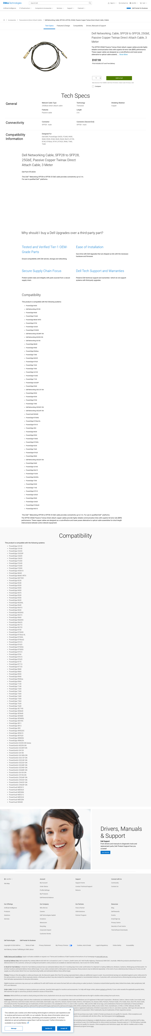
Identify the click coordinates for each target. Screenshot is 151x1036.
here (92, 1026)
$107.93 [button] (96, 60)
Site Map (7, 883)
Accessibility (130, 945)
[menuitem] (25, 8)
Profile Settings (45, 890)
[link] (123, 3)
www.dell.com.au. (102, 956)
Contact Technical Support (84, 886)
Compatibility (78, 26)
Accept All (64, 1028)
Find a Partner (80, 908)
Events (113, 915)
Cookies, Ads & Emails (84, 945)
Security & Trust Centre (118, 926)
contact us (103, 989)
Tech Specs (49, 26)
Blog (112, 908)
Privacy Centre (115, 922)
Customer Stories (45, 933)
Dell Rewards (115, 911)
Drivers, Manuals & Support (96, 26)
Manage (13, 1028)
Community (115, 883)
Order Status (44, 886)
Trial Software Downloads (119, 930)
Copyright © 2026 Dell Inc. (12, 945)
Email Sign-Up (115, 919)
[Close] (70, 1009)
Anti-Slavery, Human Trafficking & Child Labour (19, 949)
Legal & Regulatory (102, 945)
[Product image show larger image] (48, 240)
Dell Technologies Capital (48, 915)
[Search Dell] (90, 3)
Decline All (48, 1028)
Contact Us (114, 886)
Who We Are (43, 908)
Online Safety (117, 945)
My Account (43, 883)
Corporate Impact (45, 930)
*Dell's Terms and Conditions (13, 956)
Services (6, 919)
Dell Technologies (9, 940)
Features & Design (63, 26)
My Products (44, 894)
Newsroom (43, 922)
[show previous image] (24, 203)
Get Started (105, 852)
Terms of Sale (30, 945)
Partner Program (81, 915)
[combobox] (60, 3)
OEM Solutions (80, 911)
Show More (123, 54)
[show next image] (127, 203)
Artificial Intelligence (10, 908)
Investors (43, 919)
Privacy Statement (45, 945)
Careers (42, 911)
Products (7, 911)
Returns (78, 890)
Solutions (7, 915)
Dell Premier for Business (140, 8)
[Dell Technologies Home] (12, 3)
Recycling (43, 926)
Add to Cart (119, 78)
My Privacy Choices (62, 945)
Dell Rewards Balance (47, 897)
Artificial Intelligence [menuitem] (9, 8)
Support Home (80, 883)
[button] (112, 3)
